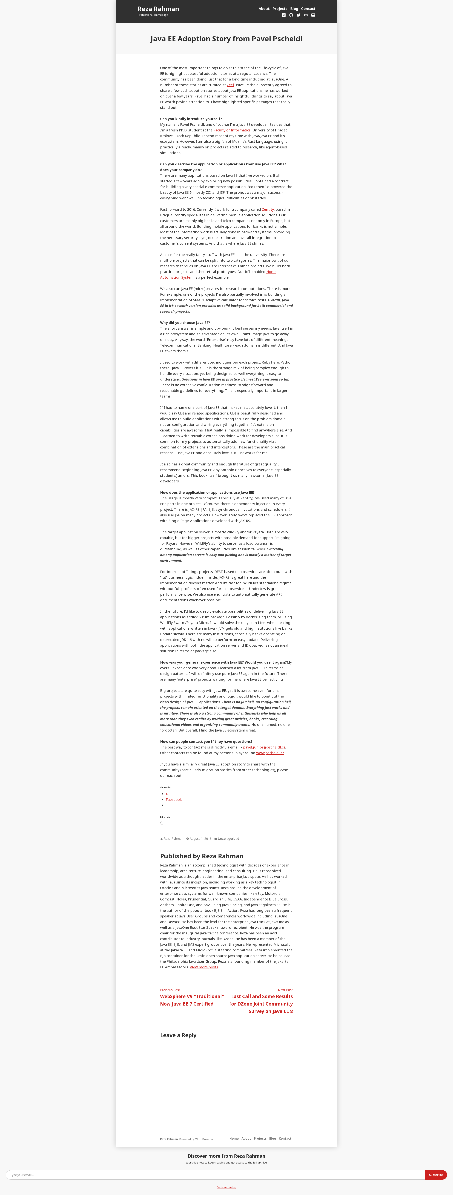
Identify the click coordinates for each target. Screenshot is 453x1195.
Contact (308, 8)
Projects (280, 8)
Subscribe (436, 1175)
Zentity (268, 209)
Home (234, 1138)
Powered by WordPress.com (197, 1139)
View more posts (204, 967)
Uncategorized (228, 838)
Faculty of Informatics (232, 130)
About (264, 8)
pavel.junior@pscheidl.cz (264, 747)
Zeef (230, 84)
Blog (294, 8)
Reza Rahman (158, 9)
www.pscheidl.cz (270, 752)
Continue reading (226, 1187)
